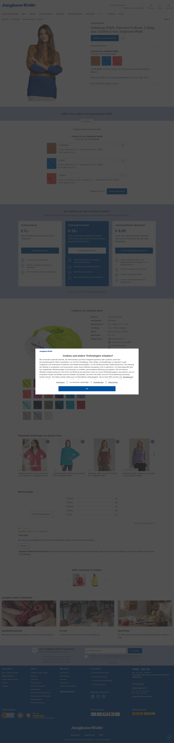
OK (87, 389)
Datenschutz (113, 382)
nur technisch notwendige (79, 382)
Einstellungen (128, 377)
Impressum (60, 382)
